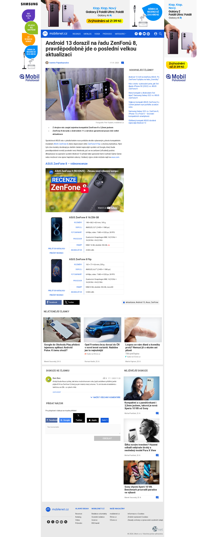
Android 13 (140, 302)
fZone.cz (113, 520)
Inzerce (94, 520)
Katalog (87, 34)
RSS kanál (95, 523)
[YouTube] (144, 34)
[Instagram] (148, 34)
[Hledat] (160, 34)
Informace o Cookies (136, 514)
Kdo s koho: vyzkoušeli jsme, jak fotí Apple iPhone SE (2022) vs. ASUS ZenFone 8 (144, 86)
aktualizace (130, 302)
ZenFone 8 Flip (94, 144)
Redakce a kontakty (99, 514)
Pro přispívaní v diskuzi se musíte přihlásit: (61, 411)
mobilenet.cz (115, 514)
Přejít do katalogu (56, 249)
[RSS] (65, 522)
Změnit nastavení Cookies (138, 517)
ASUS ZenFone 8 (61, 144)
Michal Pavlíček (130, 413)
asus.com (115, 157)
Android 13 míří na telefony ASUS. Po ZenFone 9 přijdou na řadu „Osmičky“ (144, 78)
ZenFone (154, 302)
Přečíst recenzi (56, 253)
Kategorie (120, 34)
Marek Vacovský (50, 361)
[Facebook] (136, 34)
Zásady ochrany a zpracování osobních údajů (145, 520)
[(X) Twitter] (140, 34)
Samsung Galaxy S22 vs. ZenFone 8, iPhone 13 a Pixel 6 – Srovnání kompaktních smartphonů (144, 113)
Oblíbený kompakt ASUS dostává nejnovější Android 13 (142, 121)
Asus (148, 302)
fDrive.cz (113, 517)
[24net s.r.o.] (157, 531)
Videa (97, 34)
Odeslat (107, 438)
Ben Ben (57, 378)
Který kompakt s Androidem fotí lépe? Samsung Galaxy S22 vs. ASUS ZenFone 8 (144, 95)
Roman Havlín (90, 361)
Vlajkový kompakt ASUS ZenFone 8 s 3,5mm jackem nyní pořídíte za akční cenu (144, 104)
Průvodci (107, 34)
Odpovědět (57, 392)
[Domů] (55, 34)
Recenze (77, 34)
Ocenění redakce (98, 517)
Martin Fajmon (130, 361)
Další (104, 420)
